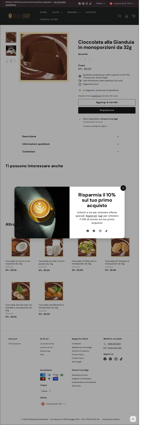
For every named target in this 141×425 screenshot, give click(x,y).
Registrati (91, 216)
